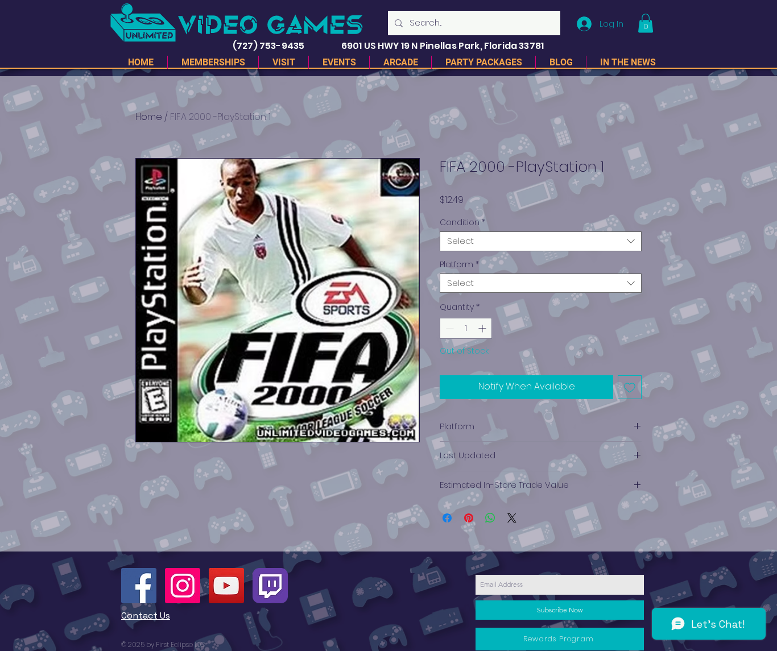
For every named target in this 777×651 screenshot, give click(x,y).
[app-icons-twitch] (270, 585)
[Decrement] (448, 328)
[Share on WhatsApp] (490, 518)
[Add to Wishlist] (630, 387)
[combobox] (541, 241)
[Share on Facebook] (447, 518)
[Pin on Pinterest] (469, 518)
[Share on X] (512, 518)
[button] (646, 23)
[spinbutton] (466, 328)
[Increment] (483, 328)
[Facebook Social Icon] (138, 585)
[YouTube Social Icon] (226, 585)
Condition (462, 222)
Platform (459, 264)
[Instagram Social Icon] (182, 585)
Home (148, 116)
